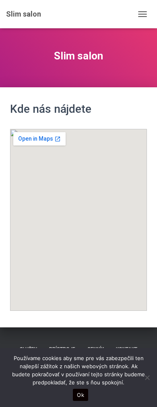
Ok (80, 395)
